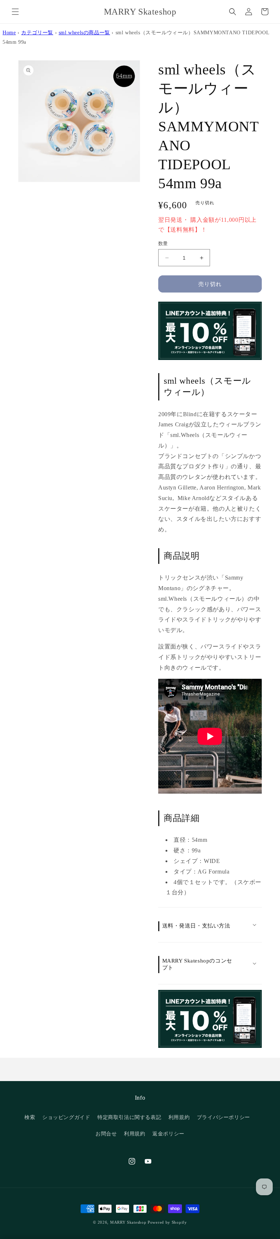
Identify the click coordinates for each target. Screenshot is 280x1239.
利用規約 (179, 1117)
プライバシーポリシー (223, 1117)
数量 (163, 243)
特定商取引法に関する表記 (129, 1117)
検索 (29, 1117)
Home (9, 32)
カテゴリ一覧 (37, 32)
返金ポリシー (168, 1134)
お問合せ (106, 1134)
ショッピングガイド (66, 1117)
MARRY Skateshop (128, 1222)
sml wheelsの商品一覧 (84, 32)
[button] (15, 12)
